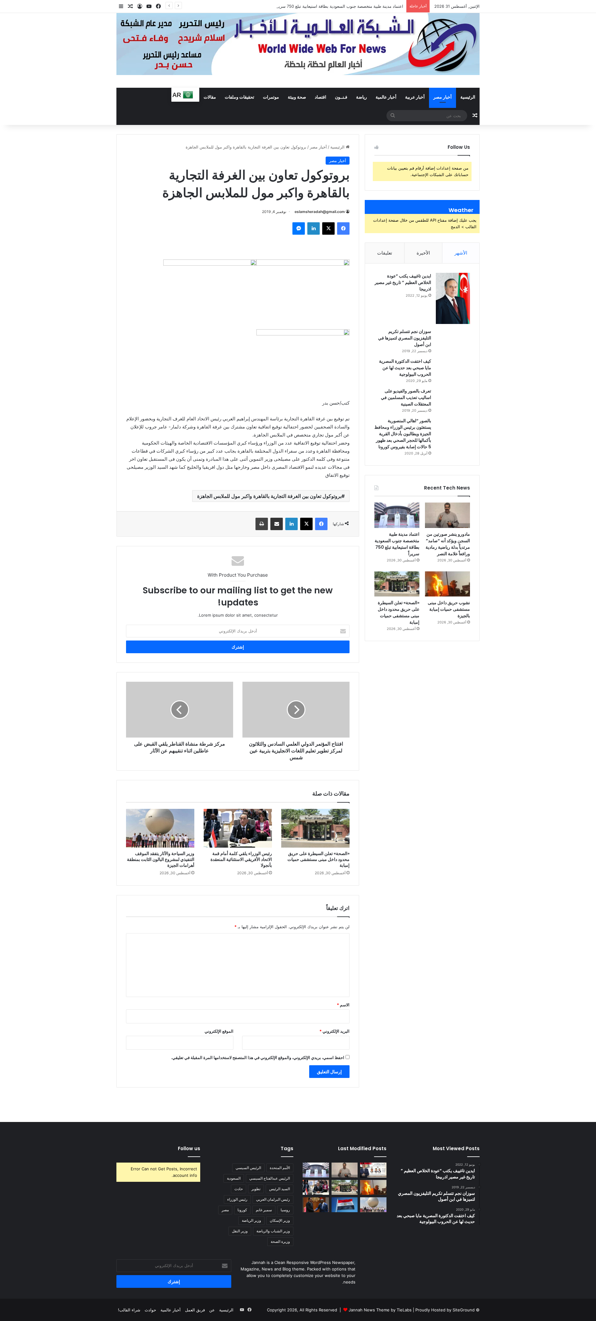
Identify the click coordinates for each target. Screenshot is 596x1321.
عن (212, 1309)
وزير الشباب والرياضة (273, 1231)
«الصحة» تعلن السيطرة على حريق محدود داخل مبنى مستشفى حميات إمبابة (318, 859)
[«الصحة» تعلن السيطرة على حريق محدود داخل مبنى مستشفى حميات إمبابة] (315, 828)
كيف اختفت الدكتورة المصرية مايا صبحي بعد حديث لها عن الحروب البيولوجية (405, 367)
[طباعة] (261, 524)
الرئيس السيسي (248, 1167)
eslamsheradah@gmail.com (320, 211)
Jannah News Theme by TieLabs (380, 1309)
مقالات (210, 97)
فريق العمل (195, 1309)
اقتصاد (320, 97)
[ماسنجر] (298, 228)
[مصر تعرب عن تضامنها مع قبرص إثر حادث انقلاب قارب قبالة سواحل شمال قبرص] (345, 1204)
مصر (225, 1210)
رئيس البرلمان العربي (273, 1199)
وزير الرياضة (251, 1220)
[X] (328, 228)
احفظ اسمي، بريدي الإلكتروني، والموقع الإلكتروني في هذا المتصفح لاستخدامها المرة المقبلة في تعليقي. (257, 1057)
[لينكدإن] (313, 228)
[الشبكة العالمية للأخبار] (298, 44)
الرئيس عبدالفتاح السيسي (269, 1178)
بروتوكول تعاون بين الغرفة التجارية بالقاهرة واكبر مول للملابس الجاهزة (269, 496)
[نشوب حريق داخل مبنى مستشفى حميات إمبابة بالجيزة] (447, 584)
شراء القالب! (129, 1309)
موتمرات (271, 97)
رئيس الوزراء (237, 1199)
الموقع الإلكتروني (219, 1031)
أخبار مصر (442, 97)
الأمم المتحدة (280, 1167)
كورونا (242, 1210)
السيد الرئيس (279, 1188)
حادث (238, 1188)
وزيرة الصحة (280, 1241)
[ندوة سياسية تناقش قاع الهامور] (373, 1170)
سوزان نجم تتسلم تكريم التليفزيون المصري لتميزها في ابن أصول (404, 338)
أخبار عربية (415, 97)
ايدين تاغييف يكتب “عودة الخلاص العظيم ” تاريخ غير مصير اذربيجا (403, 282)
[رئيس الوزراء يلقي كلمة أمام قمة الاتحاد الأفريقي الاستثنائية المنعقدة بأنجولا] (238, 828)
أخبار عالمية (386, 97)
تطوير (255, 1188)
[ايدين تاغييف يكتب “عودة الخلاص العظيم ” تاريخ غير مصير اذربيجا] (453, 298)
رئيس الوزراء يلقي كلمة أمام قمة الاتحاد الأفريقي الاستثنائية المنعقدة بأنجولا (241, 859)
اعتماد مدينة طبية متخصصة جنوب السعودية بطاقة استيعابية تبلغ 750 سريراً (339, 6)
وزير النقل (240, 1231)
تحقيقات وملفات (239, 97)
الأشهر (460, 253)
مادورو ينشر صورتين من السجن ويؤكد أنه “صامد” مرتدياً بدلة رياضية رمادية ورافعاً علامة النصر (448, 544)
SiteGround (464, 1309)
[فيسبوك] (343, 228)
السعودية (234, 1178)
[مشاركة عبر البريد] (276, 524)
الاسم (343, 1004)
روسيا (285, 1210)
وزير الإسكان (280, 1220)
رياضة (361, 97)
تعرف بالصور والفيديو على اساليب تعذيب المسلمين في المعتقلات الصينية (406, 397)
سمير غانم (264, 1210)
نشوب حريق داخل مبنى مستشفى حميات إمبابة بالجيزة (449, 609)
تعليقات (384, 253)
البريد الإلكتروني (334, 1031)
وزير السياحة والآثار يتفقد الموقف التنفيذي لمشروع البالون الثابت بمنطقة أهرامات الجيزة (160, 859)
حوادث (150, 1309)
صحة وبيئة (297, 97)
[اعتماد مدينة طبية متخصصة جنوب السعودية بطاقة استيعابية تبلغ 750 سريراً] (396, 515)
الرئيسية (467, 97)
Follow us (189, 1148)
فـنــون (341, 97)
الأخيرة (423, 253)
